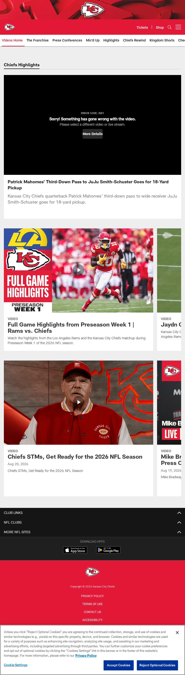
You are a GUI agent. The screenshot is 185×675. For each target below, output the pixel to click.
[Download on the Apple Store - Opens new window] (75, 550)
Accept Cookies (118, 665)
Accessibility (92, 619)
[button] (93, 134)
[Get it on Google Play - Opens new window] (108, 552)
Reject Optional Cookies (157, 665)
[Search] (170, 27)
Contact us (92, 612)
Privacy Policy (92, 596)
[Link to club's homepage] (9, 25)
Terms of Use (92, 604)
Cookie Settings (15, 665)
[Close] (177, 632)
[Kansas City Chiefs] (92, 572)
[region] (92, 650)
